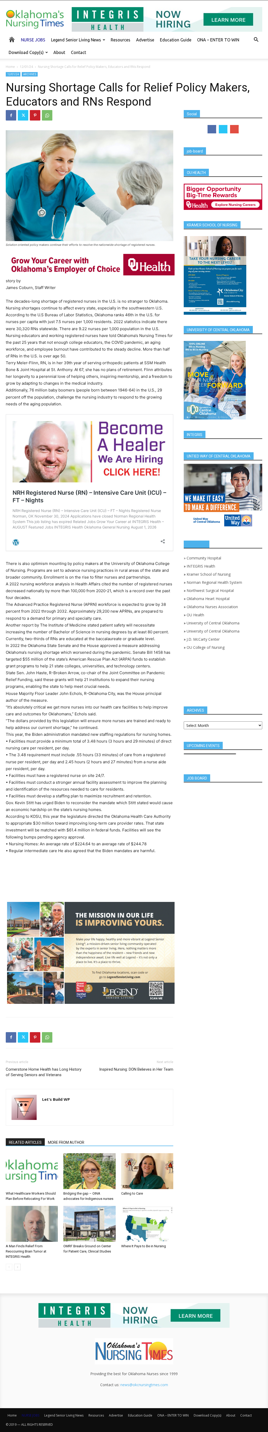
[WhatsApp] (47, 115)
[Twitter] (23, 115)
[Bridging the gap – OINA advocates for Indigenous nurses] (89, 1171)
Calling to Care (132, 1193)
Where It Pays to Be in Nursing (143, 1246)
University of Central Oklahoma (213, 622)
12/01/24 (26, 66)
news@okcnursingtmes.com (144, 1384)
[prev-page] (9, 1267)
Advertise (145, 39)
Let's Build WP (56, 1099)
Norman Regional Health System (214, 582)
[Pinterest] (35, 115)
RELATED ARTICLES (25, 1142)
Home (10, 66)
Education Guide (175, 39)
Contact (78, 52)
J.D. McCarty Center (203, 639)
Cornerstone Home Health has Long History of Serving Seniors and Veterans (43, 1072)
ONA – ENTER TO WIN (218, 39)
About (59, 52)
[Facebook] (11, 115)
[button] (256, 40)
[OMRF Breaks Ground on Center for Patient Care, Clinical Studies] (89, 1224)
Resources (120, 39)
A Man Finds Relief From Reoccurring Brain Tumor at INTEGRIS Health (26, 1251)
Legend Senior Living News (76, 39)
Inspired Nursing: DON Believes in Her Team (136, 1069)
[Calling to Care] (147, 1171)
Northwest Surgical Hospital (210, 590)
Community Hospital (204, 558)
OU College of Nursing (206, 647)
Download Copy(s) (26, 52)
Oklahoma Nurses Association (212, 606)
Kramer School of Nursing (209, 574)
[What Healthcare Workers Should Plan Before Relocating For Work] (32, 1171)
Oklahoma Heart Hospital (208, 598)
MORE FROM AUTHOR (66, 1142)
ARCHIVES (29, 74)
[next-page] (17, 1267)
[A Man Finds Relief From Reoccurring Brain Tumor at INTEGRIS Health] (32, 1224)
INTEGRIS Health (201, 566)
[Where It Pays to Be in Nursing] (147, 1224)
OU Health (195, 614)
